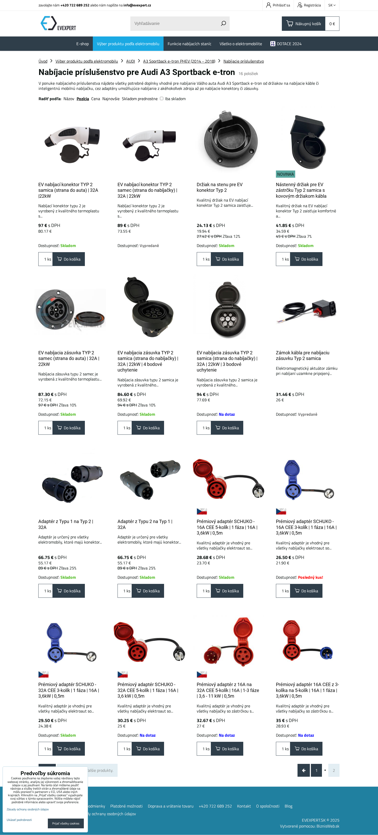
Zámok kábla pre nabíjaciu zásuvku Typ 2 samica (302, 355)
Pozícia (83, 99)
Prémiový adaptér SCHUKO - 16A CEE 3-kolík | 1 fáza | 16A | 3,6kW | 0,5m (306, 527)
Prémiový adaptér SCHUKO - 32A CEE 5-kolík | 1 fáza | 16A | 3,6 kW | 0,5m (148, 690)
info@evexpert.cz (137, 5)
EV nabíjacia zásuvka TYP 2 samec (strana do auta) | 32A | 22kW (68, 358)
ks (48, 259)
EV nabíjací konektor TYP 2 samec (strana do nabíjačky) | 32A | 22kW (147, 190)
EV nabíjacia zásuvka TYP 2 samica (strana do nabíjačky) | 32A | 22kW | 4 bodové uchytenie (148, 361)
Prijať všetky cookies (65, 823)
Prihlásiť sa (281, 5)
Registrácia (312, 5)
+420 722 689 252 (74, 5)
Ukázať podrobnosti (19, 819)
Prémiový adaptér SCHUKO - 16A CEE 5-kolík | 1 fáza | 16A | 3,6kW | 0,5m (227, 527)
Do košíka (71, 259)
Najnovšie (111, 99)
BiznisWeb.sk (328, 826)
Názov (69, 99)
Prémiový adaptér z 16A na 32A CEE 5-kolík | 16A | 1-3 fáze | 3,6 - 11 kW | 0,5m (228, 690)
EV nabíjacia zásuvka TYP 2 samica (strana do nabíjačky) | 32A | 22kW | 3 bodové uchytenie (227, 361)
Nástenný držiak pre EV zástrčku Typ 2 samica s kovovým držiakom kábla (301, 190)
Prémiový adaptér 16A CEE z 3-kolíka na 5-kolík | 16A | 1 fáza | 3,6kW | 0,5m (307, 690)
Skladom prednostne (140, 99)
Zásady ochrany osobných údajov (107, 813)
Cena (95, 99)
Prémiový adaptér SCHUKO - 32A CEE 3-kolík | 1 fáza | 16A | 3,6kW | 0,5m (68, 690)
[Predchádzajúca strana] (304, 770)
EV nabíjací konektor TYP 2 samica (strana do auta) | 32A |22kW (68, 190)
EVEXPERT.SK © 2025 (320, 820)
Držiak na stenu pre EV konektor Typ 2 (219, 187)
